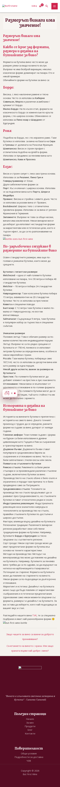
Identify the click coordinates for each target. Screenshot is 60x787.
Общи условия (29, 753)
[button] (46, 6)
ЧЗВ (29, 760)
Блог (30, 729)
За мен (30, 722)
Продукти (30, 726)
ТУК (34, 615)
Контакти (30, 733)
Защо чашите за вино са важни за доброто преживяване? (30, 635)
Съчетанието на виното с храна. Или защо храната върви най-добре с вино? (30, 646)
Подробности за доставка (28, 757)
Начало (30, 718)
